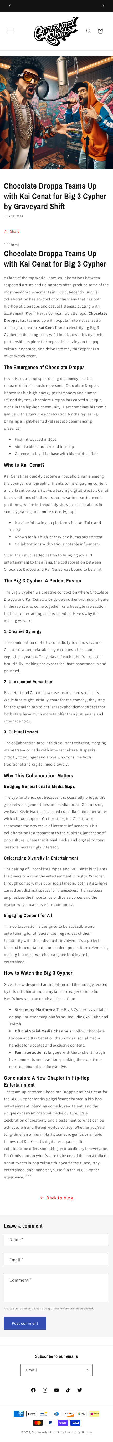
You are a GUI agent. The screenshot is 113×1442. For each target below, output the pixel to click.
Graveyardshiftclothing (48, 1432)
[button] (10, 31)
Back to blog (59, 1198)
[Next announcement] (103, 6)
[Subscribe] (86, 1370)
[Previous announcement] (10, 6)
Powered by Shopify (78, 1432)
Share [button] (15, 231)
